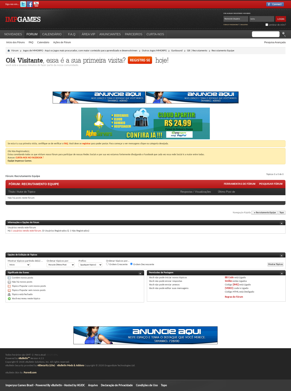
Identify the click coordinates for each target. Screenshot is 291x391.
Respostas (186, 191)
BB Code (229, 277)
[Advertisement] (145, 80)
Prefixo (82, 261)
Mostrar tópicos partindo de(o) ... (25, 261)
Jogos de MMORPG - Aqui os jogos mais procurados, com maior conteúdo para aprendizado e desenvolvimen (80, 50)
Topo (282, 213)
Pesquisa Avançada (275, 42)
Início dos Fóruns (15, 42)
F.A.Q (71, 34)
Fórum (14, 50)
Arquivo (93, 385)
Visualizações (203, 191)
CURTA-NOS (155, 34)
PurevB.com (30, 372)
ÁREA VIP (88, 34)
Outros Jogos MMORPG (154, 50)
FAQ (31, 42)
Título (11, 191)
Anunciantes (110, 34)
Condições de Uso (147, 385)
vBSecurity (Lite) (46, 365)
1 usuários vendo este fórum (26, 230)
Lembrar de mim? (277, 25)
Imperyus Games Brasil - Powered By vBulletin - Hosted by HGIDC (45, 385)
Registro (244, 25)
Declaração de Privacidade (117, 385)
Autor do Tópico (26, 191)
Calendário (43, 42)
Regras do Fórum (234, 297)
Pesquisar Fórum (270, 184)
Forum (32, 34)
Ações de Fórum (62, 42)
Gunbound (177, 50)
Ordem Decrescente (143, 264)
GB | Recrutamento (197, 50)
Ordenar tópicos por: (58, 261)
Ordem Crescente (118, 264)
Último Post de (226, 191)
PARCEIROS (133, 34)
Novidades (13, 34)
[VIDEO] (229, 288)
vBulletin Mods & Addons (70, 365)
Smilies (228, 281)
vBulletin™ (24, 358)
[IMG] (236, 284)
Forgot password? (231, 25)
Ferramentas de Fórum (239, 184)
